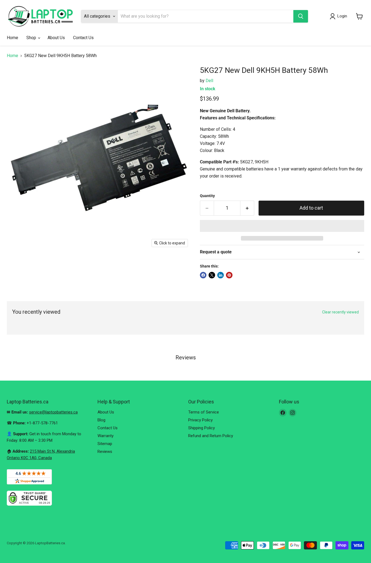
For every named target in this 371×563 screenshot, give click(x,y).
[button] (282, 226)
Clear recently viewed (340, 312)
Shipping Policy (201, 427)
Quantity (207, 196)
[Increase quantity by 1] (247, 208)
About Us (56, 37)
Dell (209, 80)
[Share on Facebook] (203, 275)
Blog (101, 420)
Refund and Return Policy (210, 435)
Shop (31, 37)
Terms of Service (203, 412)
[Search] (300, 16)
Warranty (106, 435)
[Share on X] (212, 275)
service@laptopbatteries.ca (53, 412)
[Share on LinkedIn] (220, 275)
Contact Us (83, 37)
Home (12, 37)
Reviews (105, 451)
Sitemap (105, 443)
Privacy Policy (200, 420)
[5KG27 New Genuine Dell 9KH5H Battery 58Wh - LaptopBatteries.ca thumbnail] (17, 265)
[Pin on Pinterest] (229, 275)
